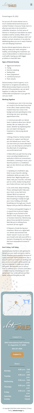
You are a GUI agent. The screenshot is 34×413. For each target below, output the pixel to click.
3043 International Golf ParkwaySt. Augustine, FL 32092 (17, 343)
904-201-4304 (17, 349)
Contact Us (17, 354)
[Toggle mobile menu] (31, 4)
